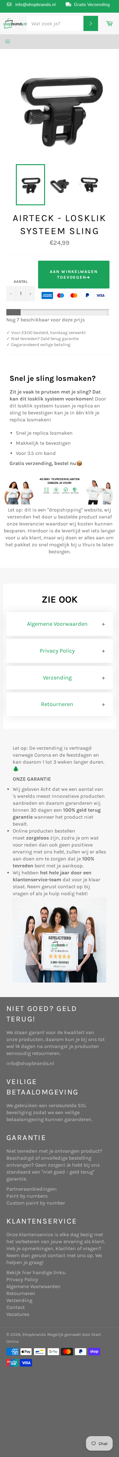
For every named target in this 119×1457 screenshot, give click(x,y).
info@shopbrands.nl (35, 4)
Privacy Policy (57, 650)
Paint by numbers (27, 1196)
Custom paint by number (35, 1203)
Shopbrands (34, 1334)
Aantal (21, 281)
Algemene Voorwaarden (57, 623)
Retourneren (57, 704)
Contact (15, 1307)
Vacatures (17, 1314)
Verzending (57, 677)
